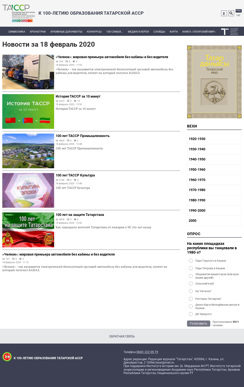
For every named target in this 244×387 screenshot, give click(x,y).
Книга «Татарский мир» (199, 31)
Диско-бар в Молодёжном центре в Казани (217, 306)
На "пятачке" (203, 291)
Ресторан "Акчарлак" (208, 298)
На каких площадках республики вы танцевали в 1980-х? (212, 248)
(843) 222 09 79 (147, 352)
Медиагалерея (138, 31)
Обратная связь (122, 336)
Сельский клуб (204, 283)
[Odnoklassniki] (224, 13)
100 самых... (114, 31)
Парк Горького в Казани (210, 260)
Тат (238, 15)
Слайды (159, 31)
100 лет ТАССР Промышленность (83, 136)
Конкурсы (94, 31)
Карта (174, 31)
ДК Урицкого (203, 314)
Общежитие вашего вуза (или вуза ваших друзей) (217, 276)
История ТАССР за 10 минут (78, 96)
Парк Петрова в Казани (210, 268)
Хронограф (38, 31)
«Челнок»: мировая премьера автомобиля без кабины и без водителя (112, 57)
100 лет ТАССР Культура (75, 175)
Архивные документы (66, 31)
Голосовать (198, 323)
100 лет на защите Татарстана (80, 215)
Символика (16, 31)
